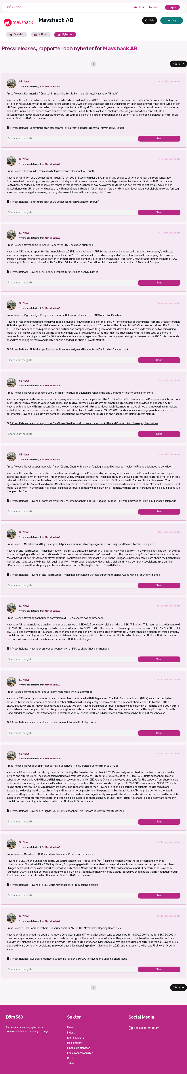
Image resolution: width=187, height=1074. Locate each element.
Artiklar (139, 7)
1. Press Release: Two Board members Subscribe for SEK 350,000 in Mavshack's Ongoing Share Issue (68, 958)
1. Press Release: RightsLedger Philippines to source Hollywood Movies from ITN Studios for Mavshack (69, 349)
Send (159, 138)
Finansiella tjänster (78, 1048)
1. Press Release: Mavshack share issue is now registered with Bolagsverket (54, 722)
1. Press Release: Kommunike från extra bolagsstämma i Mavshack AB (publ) (54, 201)
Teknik (71, 1063)
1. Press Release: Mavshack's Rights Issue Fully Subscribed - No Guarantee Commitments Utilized (67, 811)
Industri (71, 1032)
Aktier (153, 7)
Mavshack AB (52, 86)
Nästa (176, 63)
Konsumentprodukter (80, 1053)
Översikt (18, 34)
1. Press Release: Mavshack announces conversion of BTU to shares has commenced (59, 648)
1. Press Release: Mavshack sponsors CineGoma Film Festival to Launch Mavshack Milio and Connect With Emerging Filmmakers (84, 423)
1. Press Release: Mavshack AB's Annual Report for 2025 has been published (54, 272)
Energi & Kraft (75, 1037)
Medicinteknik (75, 1042)
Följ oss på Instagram (146, 1027)
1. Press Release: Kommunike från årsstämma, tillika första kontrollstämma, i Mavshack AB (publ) (67, 128)
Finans (71, 1027)
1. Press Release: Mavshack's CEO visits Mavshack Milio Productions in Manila (54, 884)
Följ (174, 20)
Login (172, 7)
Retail (70, 1058)
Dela (151, 20)
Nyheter (67, 34)
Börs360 (14, 7)
